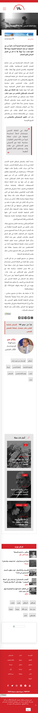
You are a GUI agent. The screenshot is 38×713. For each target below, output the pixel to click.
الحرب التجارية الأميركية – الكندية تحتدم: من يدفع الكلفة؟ (19, 462)
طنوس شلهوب (23, 456)
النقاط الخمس (16, 367)
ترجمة (26, 563)
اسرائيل (30, 360)
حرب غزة (32, 609)
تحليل (25, 475)
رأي (25, 445)
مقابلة (20, 674)
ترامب (30, 373)
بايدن (18, 602)
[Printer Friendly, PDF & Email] (8, 314)
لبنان (30, 379)
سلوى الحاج (24, 516)
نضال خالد (25, 486)
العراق (30, 660)
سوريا (11, 609)
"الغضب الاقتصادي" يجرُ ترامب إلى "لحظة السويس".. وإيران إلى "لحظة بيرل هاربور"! (16, 580)
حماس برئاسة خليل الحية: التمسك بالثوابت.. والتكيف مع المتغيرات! (19, 492)
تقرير (30, 669)
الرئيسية (30, 655)
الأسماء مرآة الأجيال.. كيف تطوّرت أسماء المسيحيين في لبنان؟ (16, 571)
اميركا (8, 367)
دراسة (26, 575)
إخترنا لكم (19, 505)
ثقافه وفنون (10, 660)
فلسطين (10, 373)
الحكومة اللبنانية (27, 367)
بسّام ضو (30, 38)
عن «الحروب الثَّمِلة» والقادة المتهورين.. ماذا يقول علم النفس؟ (20, 522)
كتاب (30, 674)
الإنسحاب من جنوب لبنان (18, 360)
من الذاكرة (10, 674)
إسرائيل (33, 602)
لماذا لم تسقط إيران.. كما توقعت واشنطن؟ (15, 561)
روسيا (17, 609)
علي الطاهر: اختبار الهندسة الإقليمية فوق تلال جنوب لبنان (16, 589)
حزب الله (24, 609)
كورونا (30, 678)
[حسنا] (36, 705)
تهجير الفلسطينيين (21, 373)
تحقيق (30, 664)
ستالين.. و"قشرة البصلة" (21, 552)
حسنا (28, 709)
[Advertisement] (19, 401)
